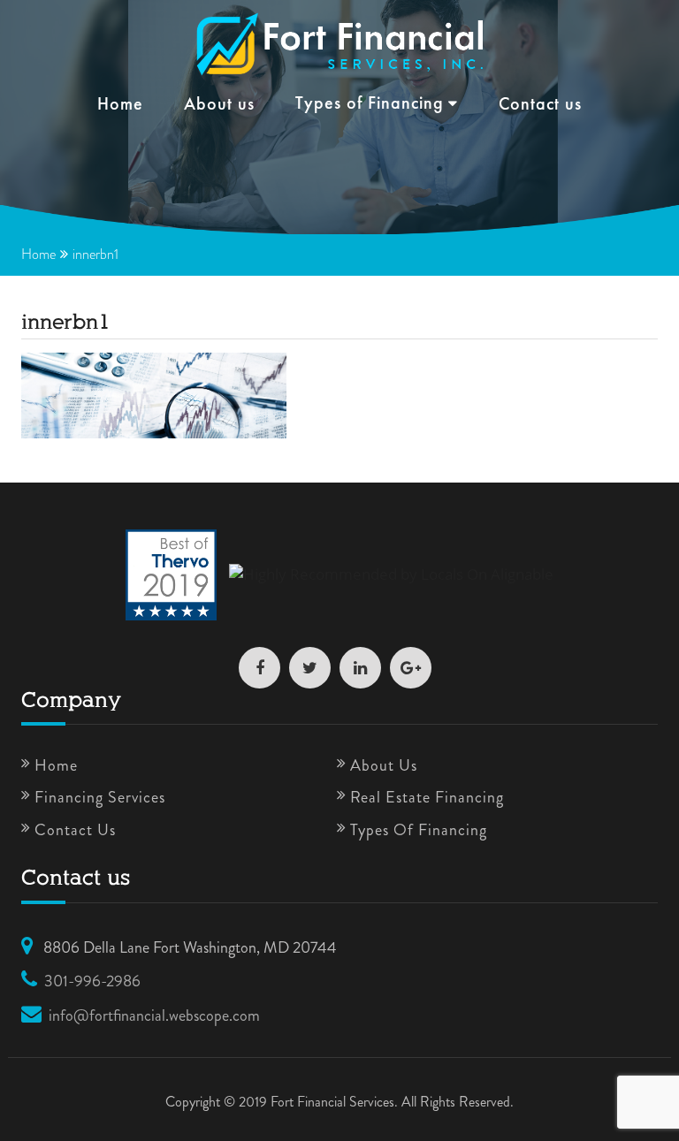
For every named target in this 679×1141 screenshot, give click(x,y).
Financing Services (99, 797)
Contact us (540, 105)
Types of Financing (369, 104)
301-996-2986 (92, 981)
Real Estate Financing (427, 797)
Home (120, 105)
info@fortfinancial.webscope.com (154, 1015)
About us (219, 105)
